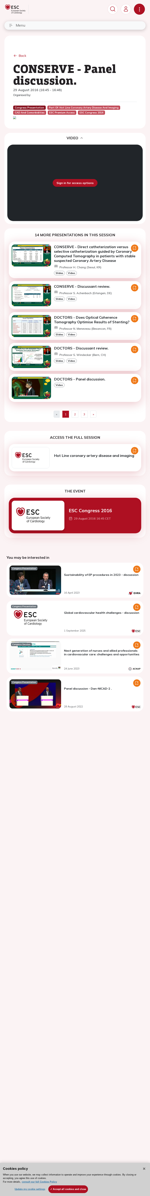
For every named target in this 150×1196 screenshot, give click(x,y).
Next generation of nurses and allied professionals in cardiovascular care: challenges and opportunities (101, 652)
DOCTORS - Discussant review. (81, 348)
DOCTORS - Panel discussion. (79, 379)
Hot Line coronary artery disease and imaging (94, 455)
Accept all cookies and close (69, 1189)
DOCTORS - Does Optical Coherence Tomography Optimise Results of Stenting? (92, 319)
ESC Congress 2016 (90, 510)
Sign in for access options (75, 183)
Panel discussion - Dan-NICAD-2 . (88, 688)
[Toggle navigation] (139, 9)
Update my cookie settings (30, 1189)
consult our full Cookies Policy (39, 1181)
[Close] (144, 1169)
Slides (59, 273)
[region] (75, 1179)
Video (71, 273)
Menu (20, 25)
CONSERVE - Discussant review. (82, 286)
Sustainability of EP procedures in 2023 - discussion (101, 575)
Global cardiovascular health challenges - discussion (101, 612)
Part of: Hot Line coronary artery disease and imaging (84, 107)
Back (22, 56)
